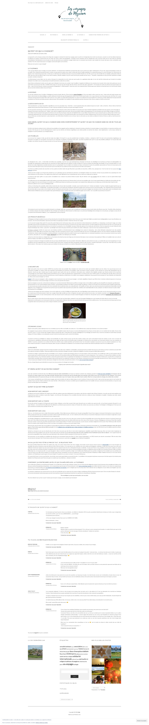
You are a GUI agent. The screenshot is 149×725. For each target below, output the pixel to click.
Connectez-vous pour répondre (53, 522)
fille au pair (66, 651)
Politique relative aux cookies (42, 722)
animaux (68, 646)
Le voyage (80, 34)
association (78, 646)
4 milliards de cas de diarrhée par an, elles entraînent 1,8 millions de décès (75, 427)
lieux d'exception (76, 651)
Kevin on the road (32, 544)
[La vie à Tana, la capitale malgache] (35, 652)
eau (61, 649)
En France (53, 34)
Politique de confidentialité (36, 2)
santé (39, 490)
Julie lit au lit (31, 591)
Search (74, 676)
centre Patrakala (78, 94)
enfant (64, 649)
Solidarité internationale (69, 40)
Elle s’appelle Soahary (112, 499)
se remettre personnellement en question (56, 467)
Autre (85, 40)
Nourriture (35, 490)
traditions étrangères (72, 661)
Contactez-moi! (49, 2)
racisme (86, 654)
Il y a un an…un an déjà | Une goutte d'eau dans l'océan (44, 539)
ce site (70, 262)
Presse (56, 2)
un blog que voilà (85, 262)
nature (85, 651)
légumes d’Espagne (115, 293)
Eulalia (29, 279)
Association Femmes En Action (98, 34)
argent (72, 646)
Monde (34, 489)
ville (64, 664)
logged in (36, 632)
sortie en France (75, 659)
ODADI (69, 654)
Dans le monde (67, 34)
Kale (79, 712)
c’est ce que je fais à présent (86, 359)
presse (82, 654)
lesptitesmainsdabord (34, 574)
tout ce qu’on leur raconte (85, 466)
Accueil (42, 34)
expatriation (76, 649)
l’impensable (105, 444)
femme (81, 649)
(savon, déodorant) (51, 234)
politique (78, 654)
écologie (31, 490)
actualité (63, 646)
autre (83, 646)
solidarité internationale (44, 490)
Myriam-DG (33, 488)
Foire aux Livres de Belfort (104, 373)
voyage (69, 664)
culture (86, 646)
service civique (67, 656)
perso (74, 654)
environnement (70, 649)
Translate (102, 689)
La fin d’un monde (35, 499)
